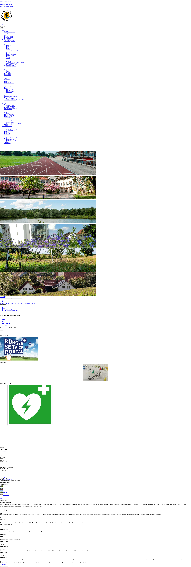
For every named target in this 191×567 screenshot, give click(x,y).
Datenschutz (4, 452)
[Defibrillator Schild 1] (95, 415)
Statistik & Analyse (5, 510)
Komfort (3, 511)
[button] (3, 30)
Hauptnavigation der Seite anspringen (6, 1)
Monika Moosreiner (6, 492)
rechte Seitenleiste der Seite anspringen (6, 6)
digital (7, 496)
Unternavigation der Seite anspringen (6, 4)
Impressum (4, 451)
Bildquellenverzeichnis (4, 484)
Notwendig (3, 509)
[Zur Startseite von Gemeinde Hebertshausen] (6, 21)
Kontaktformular (5, 453)
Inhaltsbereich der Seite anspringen (5, 2)
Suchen (1, 26)
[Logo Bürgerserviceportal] (95, 349)
